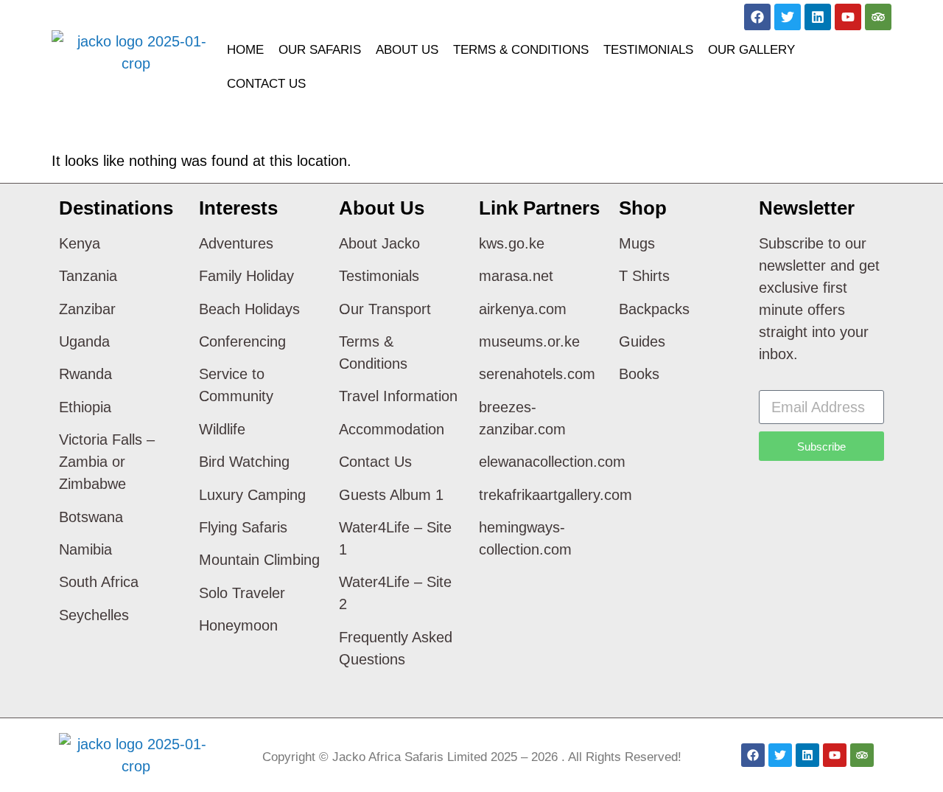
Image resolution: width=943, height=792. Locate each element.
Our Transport (385, 309)
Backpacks (654, 309)
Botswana (91, 517)
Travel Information (398, 396)
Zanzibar (87, 309)
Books (639, 374)
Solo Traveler (242, 593)
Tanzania (88, 276)
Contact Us (266, 84)
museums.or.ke (529, 341)
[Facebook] (757, 17)
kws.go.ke (511, 243)
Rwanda (85, 374)
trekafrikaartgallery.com (555, 495)
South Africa (99, 582)
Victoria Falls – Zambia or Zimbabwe (107, 461)
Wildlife (222, 429)
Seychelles (94, 615)
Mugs (637, 243)
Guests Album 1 (391, 495)
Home (245, 50)
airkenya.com (523, 309)
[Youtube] (848, 17)
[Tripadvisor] (878, 17)
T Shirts (644, 276)
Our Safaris (319, 50)
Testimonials (648, 50)
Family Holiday (246, 276)
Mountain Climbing (259, 560)
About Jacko (379, 243)
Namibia (85, 549)
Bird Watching (244, 462)
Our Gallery (751, 50)
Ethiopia (85, 407)
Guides (642, 341)
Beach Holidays (249, 309)
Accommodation (391, 429)
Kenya (79, 243)
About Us (407, 50)
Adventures (236, 243)
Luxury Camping (252, 495)
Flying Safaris (243, 527)
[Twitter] (787, 17)
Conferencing (242, 341)
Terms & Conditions (521, 50)
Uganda (84, 341)
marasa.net (516, 276)
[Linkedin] (817, 17)
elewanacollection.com (552, 462)
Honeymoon (238, 625)
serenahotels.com (537, 374)
